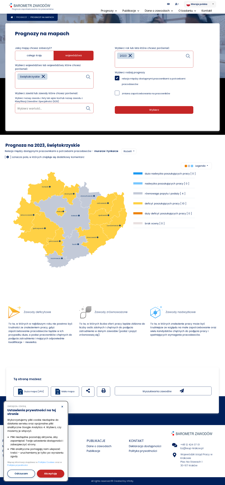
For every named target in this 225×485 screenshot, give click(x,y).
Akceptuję (50, 473)
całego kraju (34, 55)
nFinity (130, 481)
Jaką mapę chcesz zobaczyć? (33, 48)
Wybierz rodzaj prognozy (130, 72)
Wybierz (154, 110)
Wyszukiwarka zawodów (157, 391)
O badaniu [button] (185, 11)
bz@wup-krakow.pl (191, 448)
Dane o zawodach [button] (157, 11)
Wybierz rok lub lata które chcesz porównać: (142, 48)
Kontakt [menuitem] (207, 11)
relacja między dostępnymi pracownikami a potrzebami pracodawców (153, 81)
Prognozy (21, 17)
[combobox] (54, 80)
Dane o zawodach (99, 446)
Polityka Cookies (46, 462)
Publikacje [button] (129, 11)
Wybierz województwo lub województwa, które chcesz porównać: (48, 67)
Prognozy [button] (107, 11)
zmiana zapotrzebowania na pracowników (146, 93)
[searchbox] (18, 84)
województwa (73, 55)
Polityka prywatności (143, 451)
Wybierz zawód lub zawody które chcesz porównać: (46, 93)
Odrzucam (21, 473)
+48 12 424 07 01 (190, 444)
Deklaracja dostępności (145, 446)
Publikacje (93, 451)
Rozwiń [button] (128, 151)
